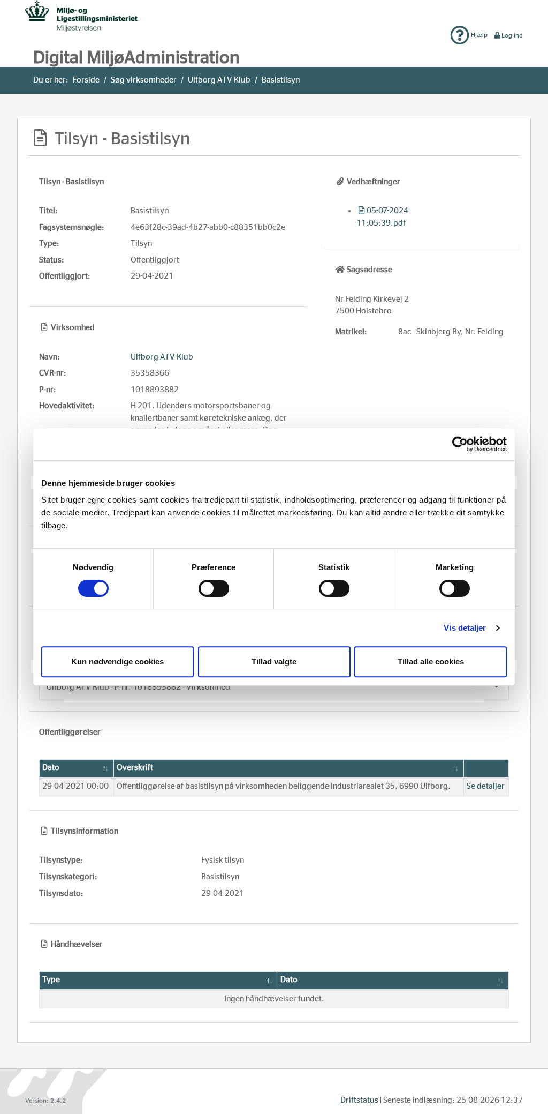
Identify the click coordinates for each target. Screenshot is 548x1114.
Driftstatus (359, 1100)
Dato (50, 768)
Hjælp (478, 35)
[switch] (214, 588)
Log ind (512, 35)
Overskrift (135, 768)
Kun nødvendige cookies (117, 661)
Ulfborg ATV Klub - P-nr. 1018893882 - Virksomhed (138, 687)
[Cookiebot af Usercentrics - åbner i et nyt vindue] (460, 444)
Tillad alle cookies (431, 661)
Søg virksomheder (144, 80)
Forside (86, 80)
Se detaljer (486, 786)
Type (51, 980)
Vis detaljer (465, 627)
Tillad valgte (274, 661)
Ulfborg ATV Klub (219, 80)
